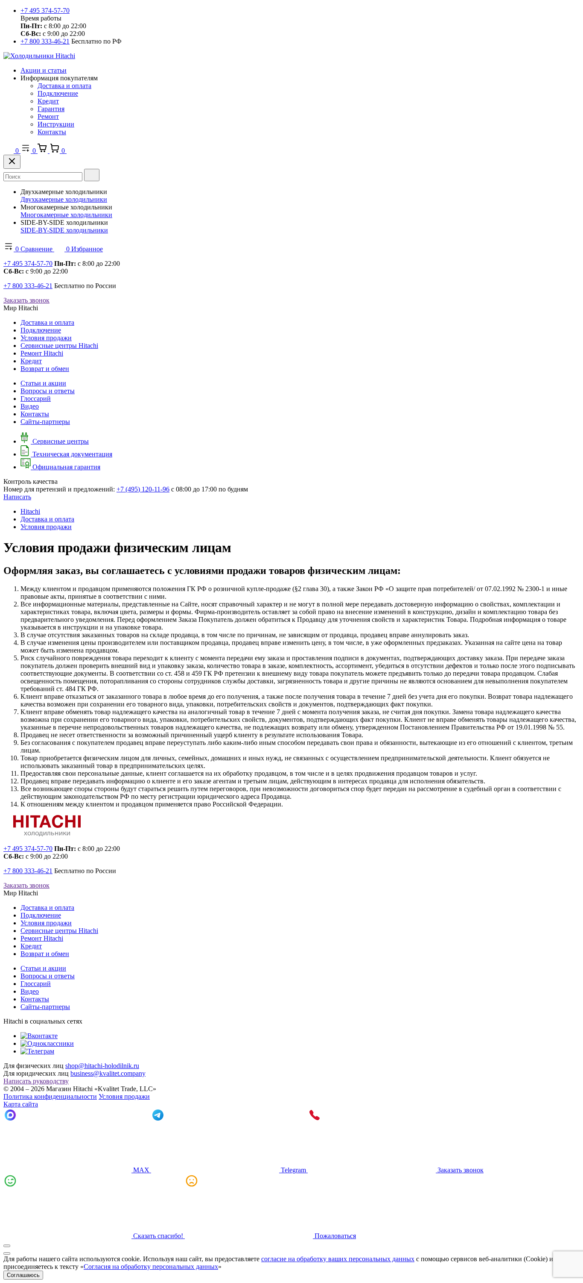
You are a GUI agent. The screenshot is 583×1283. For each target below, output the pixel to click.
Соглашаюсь (23, 1275)
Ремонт (48, 116)
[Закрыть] (11, 162)
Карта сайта (20, 1104)
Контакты (52, 131)
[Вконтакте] (39, 1035)
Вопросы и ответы (47, 390)
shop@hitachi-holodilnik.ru (102, 1065)
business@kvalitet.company (108, 1073)
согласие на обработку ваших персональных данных (337, 1258)
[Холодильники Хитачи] (39, 55)
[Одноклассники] (47, 1043)
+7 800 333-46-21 (45, 41)
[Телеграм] (37, 1051)
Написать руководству (36, 1081)
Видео (29, 406)
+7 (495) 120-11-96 (143, 489)
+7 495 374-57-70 (45, 10)
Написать (17, 496)
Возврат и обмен (44, 368)
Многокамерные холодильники (66, 214)
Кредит (48, 101)
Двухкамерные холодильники (63, 199)
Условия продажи (46, 337)
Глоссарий (35, 398)
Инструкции (56, 124)
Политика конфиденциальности (50, 1096)
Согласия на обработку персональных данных (151, 1266)
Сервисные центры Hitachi (59, 345)
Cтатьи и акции (43, 383)
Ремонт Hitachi (41, 353)
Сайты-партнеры (45, 421)
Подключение (58, 93)
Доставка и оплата (64, 85)
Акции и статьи (43, 70)
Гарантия (51, 108)
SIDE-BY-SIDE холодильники (64, 230)
